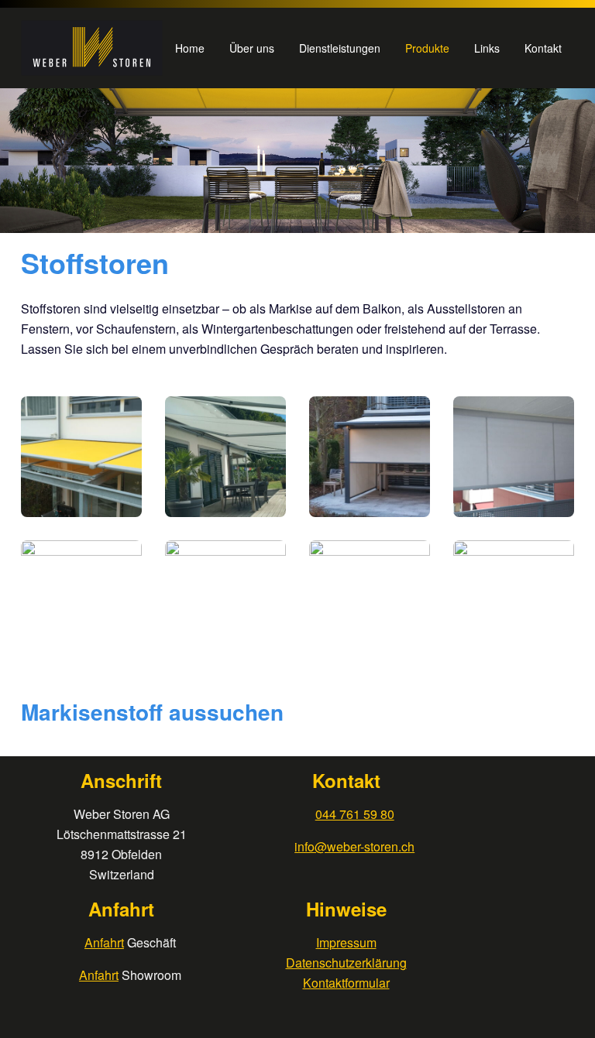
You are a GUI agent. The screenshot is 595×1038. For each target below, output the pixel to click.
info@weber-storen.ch (354, 846)
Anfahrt (104, 942)
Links (487, 48)
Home (190, 48)
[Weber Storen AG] (92, 48)
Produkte (427, 48)
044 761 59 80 (354, 814)
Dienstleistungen (339, 48)
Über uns (251, 48)
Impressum (346, 942)
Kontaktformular (346, 983)
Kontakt (543, 48)
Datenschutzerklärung (346, 962)
